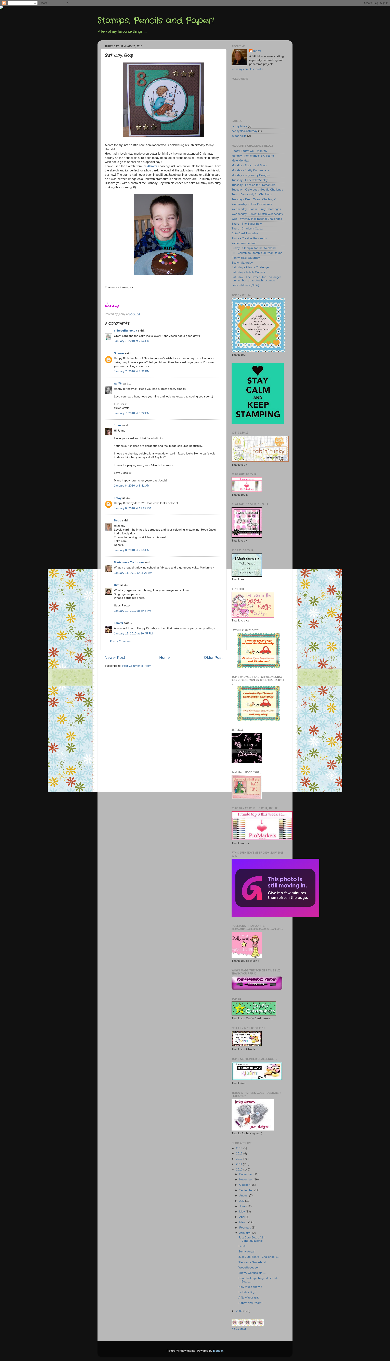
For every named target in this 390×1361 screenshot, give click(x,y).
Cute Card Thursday (245, 233)
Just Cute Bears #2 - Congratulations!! (251, 1239)
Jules (117, 425)
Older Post (213, 657)
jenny (257, 50)
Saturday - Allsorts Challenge (250, 267)
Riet (116, 585)
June (242, 1206)
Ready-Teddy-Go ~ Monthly (249, 150)
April (242, 1216)
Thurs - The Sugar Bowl (247, 223)
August (244, 1195)
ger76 (118, 383)
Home (164, 657)
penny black (239, 126)
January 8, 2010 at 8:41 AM (132, 485)
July (242, 1200)
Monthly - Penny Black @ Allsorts (253, 155)
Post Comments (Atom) (137, 665)
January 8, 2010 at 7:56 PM (132, 550)
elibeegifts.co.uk (125, 330)
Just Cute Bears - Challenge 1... (259, 1256)
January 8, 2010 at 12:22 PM (132, 508)
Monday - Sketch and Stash (249, 165)
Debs (117, 520)
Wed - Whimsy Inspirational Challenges (257, 218)
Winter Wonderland (244, 243)
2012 (239, 1158)
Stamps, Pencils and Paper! (156, 21)
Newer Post (115, 657)
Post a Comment (120, 641)
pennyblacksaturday (244, 130)
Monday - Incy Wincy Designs (251, 175)
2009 (239, 1311)
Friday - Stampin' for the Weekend (254, 248)
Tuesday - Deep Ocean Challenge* (254, 199)
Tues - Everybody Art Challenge (252, 194)
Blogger (218, 1350)
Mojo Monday (240, 160)
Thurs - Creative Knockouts (249, 238)
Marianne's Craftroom (129, 562)
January (244, 1232)
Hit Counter (239, 1328)
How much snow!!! (250, 1286)
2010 (239, 1169)
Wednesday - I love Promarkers (252, 204)
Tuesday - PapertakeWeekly (250, 180)
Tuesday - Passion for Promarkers (253, 184)
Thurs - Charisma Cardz (247, 228)
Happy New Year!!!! (250, 1302)
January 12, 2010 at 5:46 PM (132, 610)
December (246, 1174)
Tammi (118, 623)
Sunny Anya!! (246, 1251)
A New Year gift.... (249, 1297)
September (246, 1190)
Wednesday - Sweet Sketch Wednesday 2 (258, 213)
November (246, 1179)
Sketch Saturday (242, 262)
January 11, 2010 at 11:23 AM (133, 572)
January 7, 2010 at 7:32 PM (132, 371)
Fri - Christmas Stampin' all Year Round (257, 252)
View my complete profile (248, 69)
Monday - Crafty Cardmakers (250, 170)
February (245, 1227)
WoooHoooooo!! (248, 1267)
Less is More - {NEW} (245, 285)
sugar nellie (239, 135)
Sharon (119, 353)
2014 (239, 1148)
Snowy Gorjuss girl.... (252, 1272)
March (243, 1222)
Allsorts (152, 166)
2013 (239, 1153)
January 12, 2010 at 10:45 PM (133, 633)
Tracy (117, 498)
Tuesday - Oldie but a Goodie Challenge (257, 189)
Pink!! (242, 1246)
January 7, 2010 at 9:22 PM (132, 413)
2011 (239, 1164)
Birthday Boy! (247, 1292)
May (242, 1211)
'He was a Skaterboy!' (252, 1262)
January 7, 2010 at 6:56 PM (132, 340)
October (244, 1184)
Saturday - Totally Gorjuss (248, 272)
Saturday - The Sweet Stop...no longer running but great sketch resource (256, 279)
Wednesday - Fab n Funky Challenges (256, 209)
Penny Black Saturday (246, 257)
